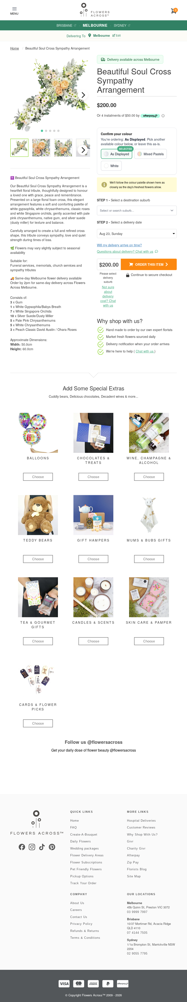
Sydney (120, 25)
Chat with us (145, 351)
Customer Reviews (141, 827)
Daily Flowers (80, 841)
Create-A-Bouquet (83, 834)
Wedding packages (84, 848)
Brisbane (64, 25)
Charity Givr (136, 848)
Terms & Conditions (85, 937)
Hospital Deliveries (141, 820)
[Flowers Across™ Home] (94, 10)
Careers (76, 910)
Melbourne (95, 25)
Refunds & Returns (84, 931)
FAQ (73, 827)
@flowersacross (104, 742)
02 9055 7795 (137, 953)
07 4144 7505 (137, 932)
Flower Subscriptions (86, 862)
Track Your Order (83, 883)
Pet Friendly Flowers (86, 869)
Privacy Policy (81, 924)
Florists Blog (137, 869)
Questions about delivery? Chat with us (125, 251)
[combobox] (133, 210)
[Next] (83, 95)
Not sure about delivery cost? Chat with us (108, 296)
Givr (130, 841)
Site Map (134, 876)
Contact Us (78, 917)
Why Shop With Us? (142, 834)
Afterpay (133, 855)
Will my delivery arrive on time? (119, 245)
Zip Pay (133, 862)
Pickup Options (82, 876)
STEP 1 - (103, 200)
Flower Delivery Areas (87, 855)
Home (14, 48)
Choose (38, 476)
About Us (77, 903)
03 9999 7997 (137, 912)
